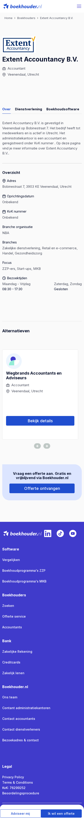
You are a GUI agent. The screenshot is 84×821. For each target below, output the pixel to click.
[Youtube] (72, 533)
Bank (6, 641)
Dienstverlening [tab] (28, 109)
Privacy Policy (13, 777)
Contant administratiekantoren (26, 708)
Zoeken (8, 606)
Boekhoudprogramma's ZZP (23, 570)
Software (10, 549)
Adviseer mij (20, 813)
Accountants (12, 627)
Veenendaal (17, 74)
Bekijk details (40, 420)
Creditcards (11, 662)
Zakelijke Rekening (17, 651)
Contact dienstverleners (21, 729)
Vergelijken (11, 560)
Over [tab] (6, 109)
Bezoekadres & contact (20, 740)
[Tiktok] (60, 533)
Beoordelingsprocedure (20, 793)
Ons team (9, 697)
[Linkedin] (47, 533)
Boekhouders (14, 595)
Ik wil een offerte (61, 813)
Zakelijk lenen (13, 673)
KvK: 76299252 (14, 788)
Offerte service (14, 616)
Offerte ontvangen (42, 488)
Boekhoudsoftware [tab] (62, 109)
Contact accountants (18, 719)
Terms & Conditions (17, 782)
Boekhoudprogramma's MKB (24, 581)
